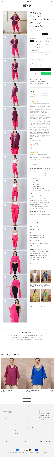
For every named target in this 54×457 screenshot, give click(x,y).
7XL (37, 47)
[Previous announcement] (2, 1)
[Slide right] (29, 396)
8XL (42, 47)
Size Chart (17, 433)
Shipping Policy (30, 415)
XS (32, 41)
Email (5, 412)
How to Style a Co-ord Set (42, 243)
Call (5, 410)
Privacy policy (31, 452)
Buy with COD (45, 73)
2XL (32, 44)
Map (10, 412)
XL (48, 41)
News (16, 421)
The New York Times (34, 79)
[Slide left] (24, 396)
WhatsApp (10, 410)
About (16, 410)
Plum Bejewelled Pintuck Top (6, 390)
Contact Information (31, 421)
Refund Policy (30, 410)
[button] (2, 5)
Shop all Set (33, 240)
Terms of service (37, 452)
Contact (17, 412)
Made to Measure (18, 418)
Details (45, 253)
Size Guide (49, 38)
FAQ (16, 415)
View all (27, 400)
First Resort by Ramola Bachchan (15, 452)
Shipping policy (44, 452)
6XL (32, 47)
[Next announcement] (51, 1)
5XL (47, 44)
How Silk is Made (34, 245)
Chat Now (27, 345)
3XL (37, 44)
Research (17, 424)
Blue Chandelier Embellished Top (32, 390)
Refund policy (25, 452)
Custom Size (34, 50)
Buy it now (40, 69)
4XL (42, 44)
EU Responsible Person (32, 427)
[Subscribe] (25, 441)
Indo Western (40, 240)
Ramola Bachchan (40, 211)
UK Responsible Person (32, 424)
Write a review (35, 164)
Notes (16, 427)
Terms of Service (30, 418)
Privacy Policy (30, 412)
